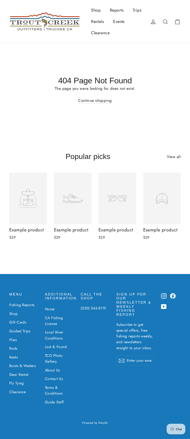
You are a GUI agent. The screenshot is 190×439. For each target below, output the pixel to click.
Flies (13, 339)
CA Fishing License (54, 320)
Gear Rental (19, 374)
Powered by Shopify (95, 423)
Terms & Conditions (54, 390)
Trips (137, 10)
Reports (117, 10)
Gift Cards (17, 322)
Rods (13, 348)
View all (174, 156)
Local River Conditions (54, 335)
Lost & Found (56, 346)
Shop (96, 10)
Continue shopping (95, 100)
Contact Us (54, 378)
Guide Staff (54, 402)
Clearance (100, 33)
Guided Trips (19, 331)
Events (119, 22)
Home (50, 309)
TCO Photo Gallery (54, 358)
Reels (13, 357)
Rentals (97, 22)
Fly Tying (16, 383)
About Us (52, 370)
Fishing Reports (21, 305)
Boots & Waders (22, 365)
